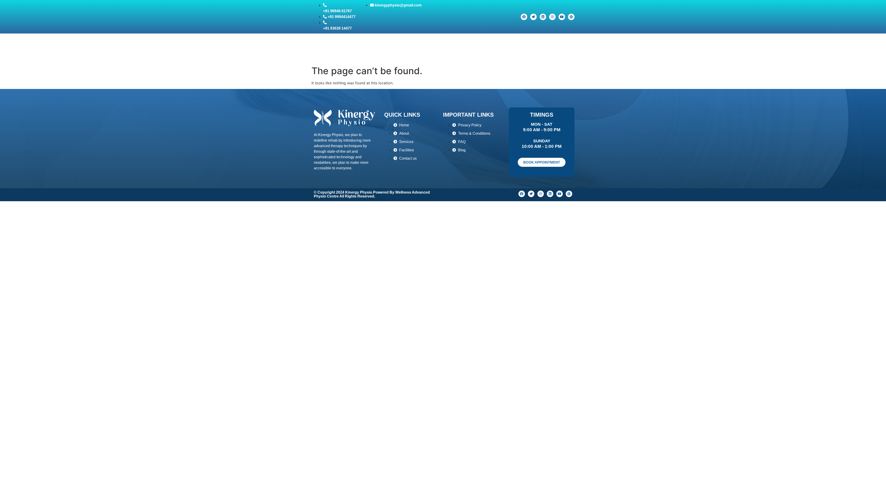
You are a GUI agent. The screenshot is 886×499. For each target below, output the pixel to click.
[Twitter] (533, 17)
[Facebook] (524, 17)
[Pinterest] (571, 17)
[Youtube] (562, 17)
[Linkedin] (543, 17)
